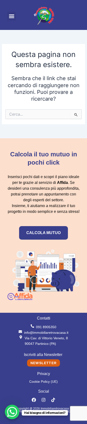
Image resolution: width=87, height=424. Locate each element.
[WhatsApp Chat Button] (12, 412)
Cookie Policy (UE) (43, 381)
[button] (11, 16)
